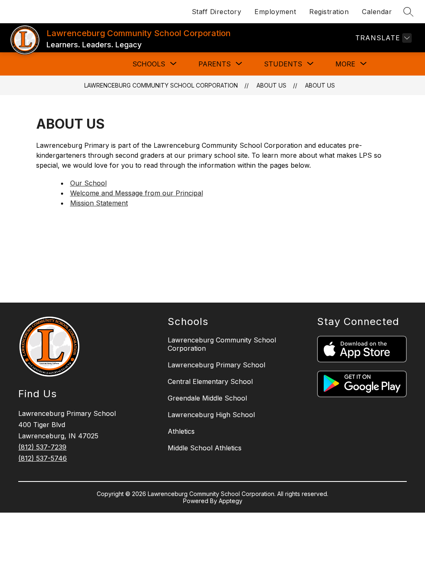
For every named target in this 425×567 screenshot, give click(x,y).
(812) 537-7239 (42, 447)
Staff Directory (217, 11)
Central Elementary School (210, 381)
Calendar (377, 11)
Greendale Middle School (207, 398)
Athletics (181, 431)
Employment (275, 11)
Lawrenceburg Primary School (216, 365)
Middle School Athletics (205, 448)
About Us (320, 85)
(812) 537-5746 (42, 458)
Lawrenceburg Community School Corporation (161, 85)
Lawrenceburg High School (211, 415)
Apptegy (230, 500)
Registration (329, 11)
